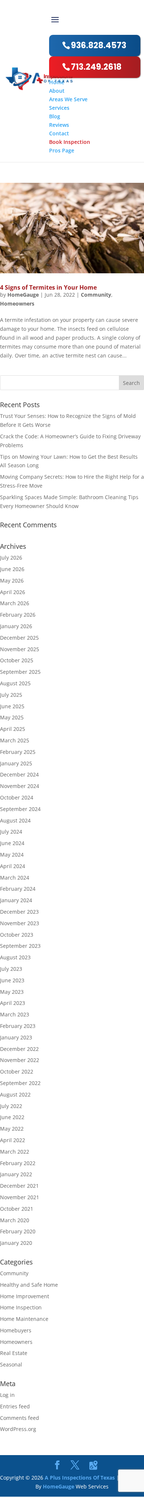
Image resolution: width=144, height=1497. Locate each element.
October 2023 (16, 934)
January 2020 (16, 1242)
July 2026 (11, 557)
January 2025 (16, 763)
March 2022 (14, 1151)
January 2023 (16, 1037)
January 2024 (16, 900)
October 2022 (16, 1071)
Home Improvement (24, 1296)
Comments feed (19, 1417)
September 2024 (20, 808)
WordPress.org (18, 1428)
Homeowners (17, 303)
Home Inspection (21, 1307)
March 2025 (14, 740)
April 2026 (12, 592)
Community (96, 294)
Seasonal (11, 1364)
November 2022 (19, 1060)
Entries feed (15, 1406)
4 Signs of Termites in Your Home (48, 287)
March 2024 (14, 877)
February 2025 (17, 751)
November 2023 (19, 923)
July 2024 (11, 831)
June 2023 (12, 980)
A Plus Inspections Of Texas (80, 1477)
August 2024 (15, 820)
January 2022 (16, 1174)
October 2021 (16, 1208)
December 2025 (19, 637)
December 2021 (19, 1185)
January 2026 (16, 626)
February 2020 (17, 1231)
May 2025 (12, 717)
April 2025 (12, 728)
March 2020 (14, 1220)
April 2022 (12, 1140)
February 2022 (17, 1163)
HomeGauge (23, 294)
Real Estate (13, 1352)
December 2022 (19, 1048)
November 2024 (19, 785)
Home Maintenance (24, 1318)
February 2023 (17, 1025)
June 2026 (12, 569)
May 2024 (12, 854)
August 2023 (15, 957)
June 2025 (12, 706)
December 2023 (19, 911)
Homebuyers (15, 1330)
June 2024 (12, 843)
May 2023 (12, 991)
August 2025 (15, 683)
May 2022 (12, 1128)
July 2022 (11, 1105)
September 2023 (20, 945)
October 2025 (16, 660)
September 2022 (20, 1083)
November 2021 (19, 1197)
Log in (7, 1394)
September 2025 (20, 671)
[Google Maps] (93, 1465)
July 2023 (11, 968)
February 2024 (17, 888)
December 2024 (19, 774)
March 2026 (14, 603)
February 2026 (17, 614)
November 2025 (19, 649)
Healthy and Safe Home (29, 1284)
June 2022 (12, 1117)
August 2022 (15, 1094)
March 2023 (14, 1014)
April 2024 (12, 866)
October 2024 (16, 797)
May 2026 (12, 580)
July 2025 (11, 694)
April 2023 (12, 1002)
